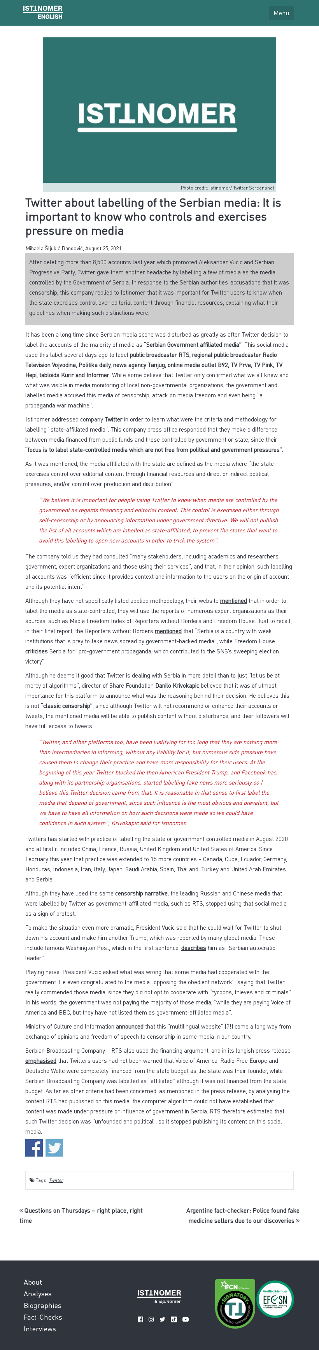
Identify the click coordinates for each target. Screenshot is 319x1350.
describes (193, 947)
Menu (281, 13)
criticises (36, 651)
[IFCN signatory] (235, 1305)
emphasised (40, 1060)
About (33, 1281)
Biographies (42, 1305)
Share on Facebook (34, 1148)
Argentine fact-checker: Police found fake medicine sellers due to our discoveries (243, 1215)
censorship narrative (141, 893)
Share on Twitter (54, 1148)
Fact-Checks (43, 1316)
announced (130, 1026)
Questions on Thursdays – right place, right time (81, 1215)
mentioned (233, 600)
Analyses (38, 1293)
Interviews (40, 1328)
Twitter (56, 1180)
